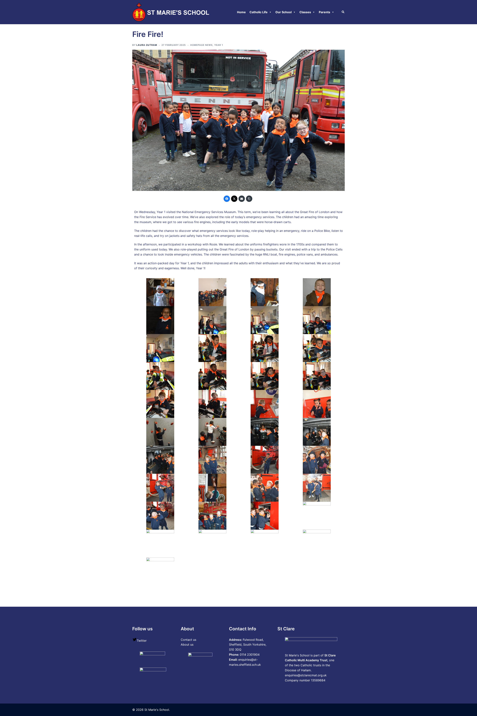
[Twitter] (234, 199)
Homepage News (201, 45)
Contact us (188, 640)
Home (241, 12)
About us (187, 644)
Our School (283, 12)
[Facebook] (227, 199)
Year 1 (218, 45)
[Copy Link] (249, 199)
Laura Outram (146, 45)
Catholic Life (258, 12)
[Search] (343, 12)
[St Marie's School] (171, 12)
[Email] (241, 199)
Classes (305, 12)
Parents (324, 12)
